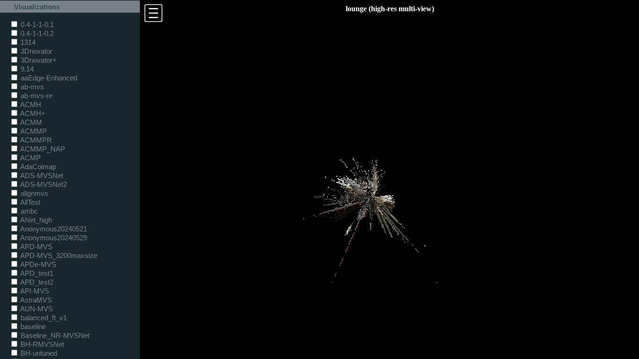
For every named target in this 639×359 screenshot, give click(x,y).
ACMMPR (35, 140)
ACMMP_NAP (42, 149)
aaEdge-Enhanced (48, 78)
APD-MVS (35, 247)
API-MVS (34, 291)
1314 (27, 42)
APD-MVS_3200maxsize (58, 255)
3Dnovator (35, 51)
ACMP (30, 158)
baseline (32, 326)
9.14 (26, 69)
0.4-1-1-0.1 (36, 25)
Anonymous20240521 (53, 229)
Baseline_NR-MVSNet (54, 335)
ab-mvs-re (35, 96)
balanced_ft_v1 (43, 318)
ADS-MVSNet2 (43, 184)
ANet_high (35, 220)
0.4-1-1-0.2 (36, 33)
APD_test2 (36, 282)
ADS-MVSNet (41, 176)
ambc (28, 211)
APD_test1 (36, 273)
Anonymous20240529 (53, 238)
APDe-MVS (37, 264)
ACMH (30, 104)
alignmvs (33, 193)
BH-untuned (38, 353)
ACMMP (33, 131)
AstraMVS (35, 300)
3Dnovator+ (38, 60)
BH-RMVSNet (41, 344)
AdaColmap (37, 167)
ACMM (30, 122)
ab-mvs (31, 87)
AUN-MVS (36, 309)
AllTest (29, 202)
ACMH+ (32, 113)
